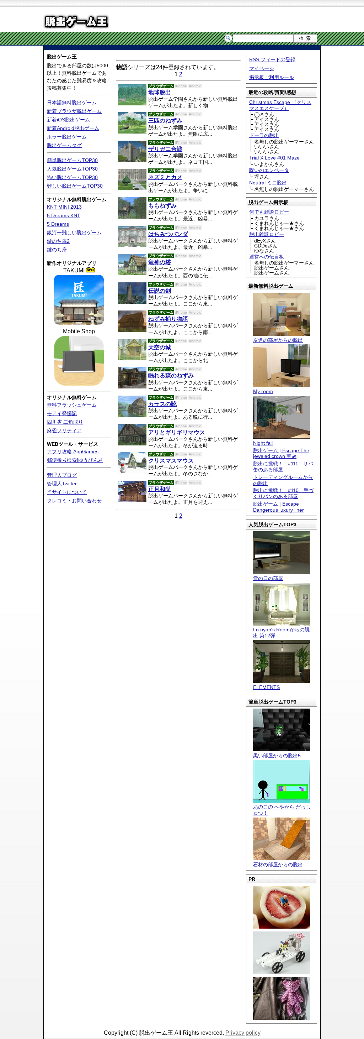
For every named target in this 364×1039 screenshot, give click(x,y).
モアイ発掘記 (62, 413)
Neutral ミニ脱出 (268, 183)
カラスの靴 (162, 404)
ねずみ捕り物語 (168, 319)
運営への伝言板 (266, 257)
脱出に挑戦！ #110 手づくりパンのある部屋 (283, 493)
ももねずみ (162, 206)
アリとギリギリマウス (176, 432)
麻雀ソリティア (64, 430)
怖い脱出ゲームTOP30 (72, 177)
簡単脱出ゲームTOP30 (72, 160)
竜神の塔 (159, 262)
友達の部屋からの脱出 (278, 340)
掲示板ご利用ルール (271, 77)
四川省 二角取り (65, 422)
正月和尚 (159, 489)
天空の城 (159, 347)
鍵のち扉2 (58, 241)
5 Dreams (58, 224)
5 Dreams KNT (63, 215)
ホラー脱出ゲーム (67, 137)
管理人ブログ (62, 475)
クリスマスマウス (171, 461)
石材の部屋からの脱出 (278, 864)
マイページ (261, 68)
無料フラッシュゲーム (72, 405)
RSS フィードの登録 (272, 59)
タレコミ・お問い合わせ (74, 500)
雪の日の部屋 (268, 578)
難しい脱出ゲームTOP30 (75, 186)
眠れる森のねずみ (171, 375)
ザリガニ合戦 (165, 149)
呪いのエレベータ (269, 170)
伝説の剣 (159, 291)
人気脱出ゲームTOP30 (72, 169)
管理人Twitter (62, 483)
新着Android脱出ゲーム (73, 128)
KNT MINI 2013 (64, 207)
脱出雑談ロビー (266, 234)
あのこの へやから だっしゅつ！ (282, 810)
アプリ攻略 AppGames (72, 451)
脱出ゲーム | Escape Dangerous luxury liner (278, 507)
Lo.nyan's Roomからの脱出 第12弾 (281, 632)
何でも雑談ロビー (269, 212)
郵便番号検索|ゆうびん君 (75, 460)
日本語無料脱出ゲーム (72, 102)
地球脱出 (159, 92)
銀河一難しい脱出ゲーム (74, 232)
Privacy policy (243, 1033)
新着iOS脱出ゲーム (68, 119)
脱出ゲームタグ (64, 145)
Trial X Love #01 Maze (274, 158)
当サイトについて (67, 492)
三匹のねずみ (165, 121)
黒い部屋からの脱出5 (277, 755)
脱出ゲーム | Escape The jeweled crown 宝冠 (281, 453)
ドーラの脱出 (264, 135)
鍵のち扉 (57, 249)
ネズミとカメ (165, 177)
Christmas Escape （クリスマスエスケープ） (280, 105)
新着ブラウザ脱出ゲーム (74, 111)
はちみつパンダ (168, 234)
